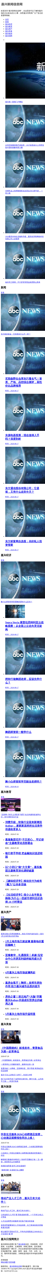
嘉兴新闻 (21, 1244)
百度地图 (11, 1262)
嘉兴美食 (8, 31)
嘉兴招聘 (8, 36)
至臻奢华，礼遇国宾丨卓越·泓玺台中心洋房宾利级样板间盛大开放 (24, 959)
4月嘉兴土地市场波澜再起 (20, 972)
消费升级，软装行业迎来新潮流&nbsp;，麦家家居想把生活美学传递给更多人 (23, 826)
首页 (7, 19)
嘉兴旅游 (8, 33)
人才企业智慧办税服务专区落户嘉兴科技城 (17, 1221)
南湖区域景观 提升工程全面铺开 (13, 1166)
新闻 (7, 22)
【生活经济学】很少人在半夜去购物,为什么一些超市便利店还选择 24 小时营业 (24, 898)
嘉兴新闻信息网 (16, 1266)
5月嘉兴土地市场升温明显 (20, 1014)
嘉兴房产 (8, 29)
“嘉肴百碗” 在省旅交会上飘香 (12, 1170)
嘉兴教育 (8, 26)
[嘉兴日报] (12, 7)
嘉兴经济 (8, 24)
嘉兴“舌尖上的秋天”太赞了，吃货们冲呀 (16, 1075)
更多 (2, 292)
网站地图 (4, 1262)
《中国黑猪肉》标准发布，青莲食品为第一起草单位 (21, 1060)
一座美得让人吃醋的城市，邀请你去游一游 (17, 1064)
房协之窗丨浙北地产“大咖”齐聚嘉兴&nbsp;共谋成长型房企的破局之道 (23, 1000)
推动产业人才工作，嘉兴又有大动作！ (16, 1211)
